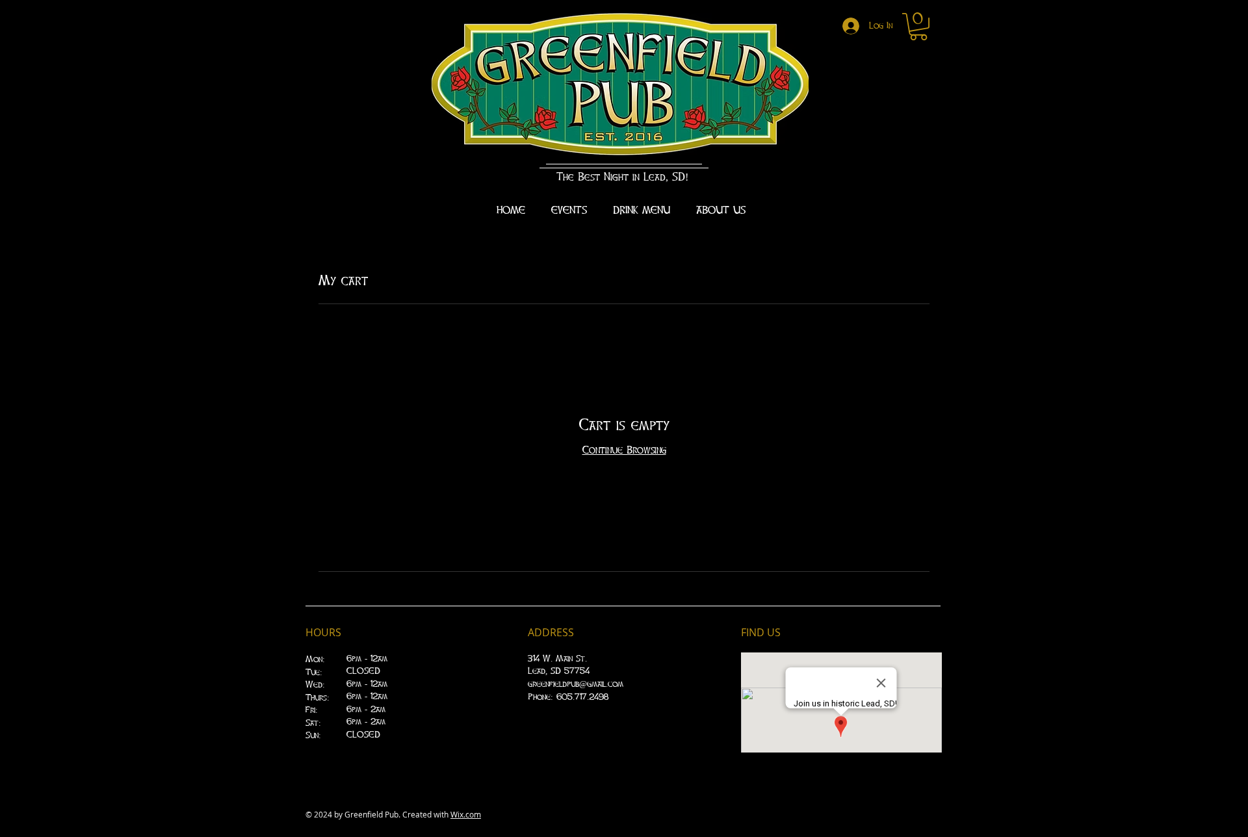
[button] (918, 26)
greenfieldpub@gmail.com (575, 684)
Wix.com (465, 814)
